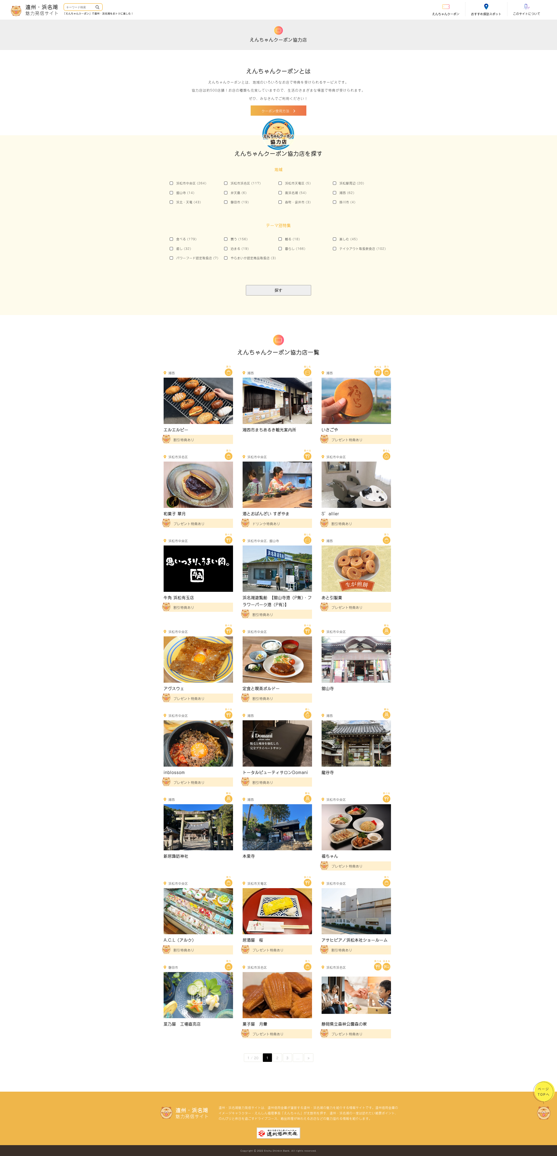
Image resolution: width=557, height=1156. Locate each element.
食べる (186, 239)
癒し (183, 248)
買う (239, 239)
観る (292, 239)
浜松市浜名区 (246, 183)
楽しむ (348, 239)
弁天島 (239, 192)
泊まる (240, 248)
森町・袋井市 (298, 202)
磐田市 (240, 202)
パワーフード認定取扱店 (197, 258)
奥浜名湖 (296, 192)
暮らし (295, 248)
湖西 (346, 192)
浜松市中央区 (191, 183)
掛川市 (347, 202)
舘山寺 (185, 192)
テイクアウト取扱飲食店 (362, 248)
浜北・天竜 (188, 202)
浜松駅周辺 (351, 183)
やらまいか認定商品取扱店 (253, 258)
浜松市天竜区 (298, 183)
